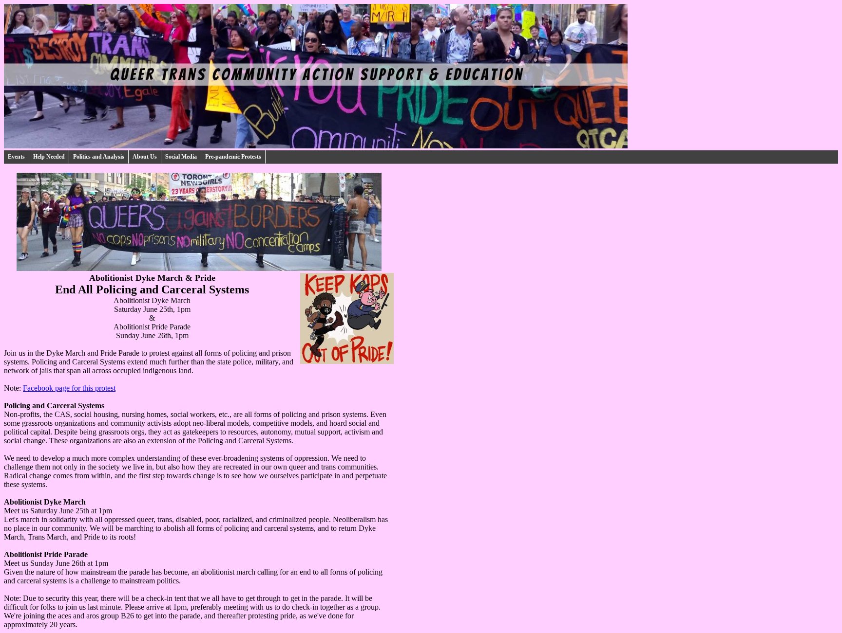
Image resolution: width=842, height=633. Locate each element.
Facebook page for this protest (69, 388)
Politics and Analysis (98, 156)
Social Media (181, 156)
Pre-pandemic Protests (233, 156)
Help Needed (49, 156)
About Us (145, 156)
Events (16, 156)
